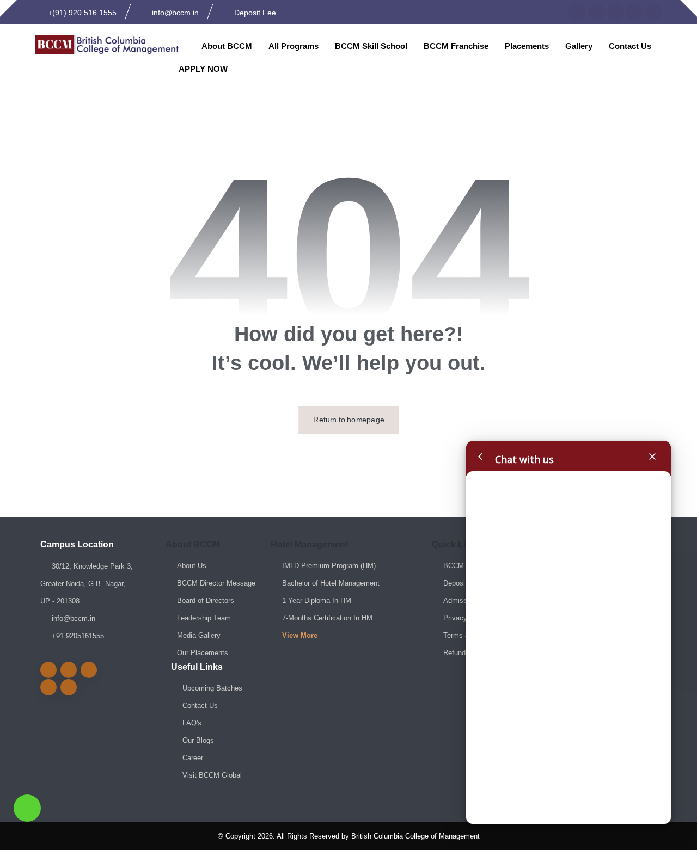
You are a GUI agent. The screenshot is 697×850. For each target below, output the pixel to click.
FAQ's (191, 723)
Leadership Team (204, 618)
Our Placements (202, 653)
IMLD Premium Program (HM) (329, 566)
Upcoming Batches (212, 688)
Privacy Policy (466, 618)
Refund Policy (465, 653)
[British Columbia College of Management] (107, 44)
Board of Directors (205, 600)
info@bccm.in (73, 618)
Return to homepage (348, 420)
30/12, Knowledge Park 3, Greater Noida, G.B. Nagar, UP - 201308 (86, 583)
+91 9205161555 (78, 636)
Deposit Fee (462, 583)
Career (192, 758)
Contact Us (200, 705)
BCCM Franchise (470, 566)
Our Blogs (198, 740)
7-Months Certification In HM (327, 618)
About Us (191, 566)
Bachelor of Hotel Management (331, 583)
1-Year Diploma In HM (316, 600)
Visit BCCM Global (212, 775)
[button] (577, 12)
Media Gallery (199, 635)
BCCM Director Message (216, 583)
